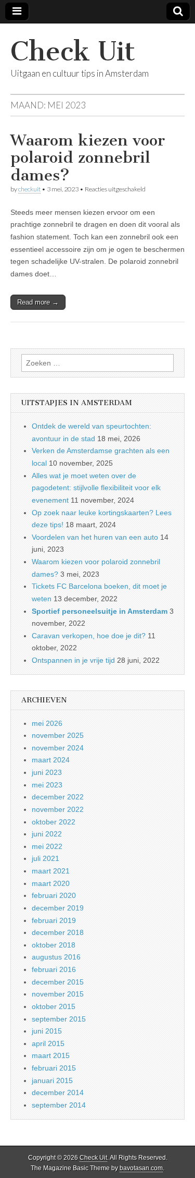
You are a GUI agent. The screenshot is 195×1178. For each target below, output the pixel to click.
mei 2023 (47, 785)
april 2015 (48, 1043)
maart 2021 (51, 871)
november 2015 (58, 994)
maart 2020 (51, 883)
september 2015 (59, 1019)
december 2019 (58, 908)
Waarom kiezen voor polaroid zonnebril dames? (87, 158)
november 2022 (58, 809)
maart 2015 (51, 1055)
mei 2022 (47, 846)
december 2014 (58, 1092)
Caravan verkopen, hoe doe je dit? (89, 635)
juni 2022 (47, 834)
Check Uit (72, 51)
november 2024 (58, 748)
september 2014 (59, 1105)
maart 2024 (51, 760)
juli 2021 (45, 858)
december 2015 (58, 982)
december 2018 (58, 932)
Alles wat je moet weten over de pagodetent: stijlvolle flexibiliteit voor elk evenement (96, 487)
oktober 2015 (53, 1006)
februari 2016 (54, 969)
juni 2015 (47, 1031)
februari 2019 (54, 920)
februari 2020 (54, 895)
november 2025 (58, 735)
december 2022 (58, 797)
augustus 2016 (56, 957)
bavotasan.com (141, 1168)
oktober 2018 (53, 945)
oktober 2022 (53, 822)
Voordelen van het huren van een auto (95, 537)
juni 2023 (47, 772)
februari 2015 (54, 1068)
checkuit (29, 189)
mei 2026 (47, 723)
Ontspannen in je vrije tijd (73, 660)
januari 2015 (52, 1080)
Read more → (38, 302)
